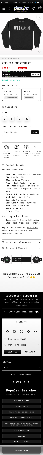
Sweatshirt (21, 436)
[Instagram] (14, 331)
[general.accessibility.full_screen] (39, 17)
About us (12, 352)
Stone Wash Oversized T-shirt (21, 417)
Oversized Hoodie (21, 406)
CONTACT (6, 367)
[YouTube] (35, 331)
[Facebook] (7, 331)
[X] (21, 331)
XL (27, 119)
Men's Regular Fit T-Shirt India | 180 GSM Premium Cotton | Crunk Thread (21, 424)
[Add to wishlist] (39, 51)
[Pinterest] (28, 331)
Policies (6, 362)
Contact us (31, 352)
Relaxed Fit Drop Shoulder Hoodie (21, 412)
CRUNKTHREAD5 (11, 98)
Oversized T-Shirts (21, 401)
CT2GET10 (29, 98)
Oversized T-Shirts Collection (22, 220)
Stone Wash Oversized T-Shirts (23, 223)
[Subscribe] (37, 311)
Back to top (23, 382)
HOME (3, 58)
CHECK (35, 132)
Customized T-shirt (21, 430)
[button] (4, 8)
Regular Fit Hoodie (21, 441)
